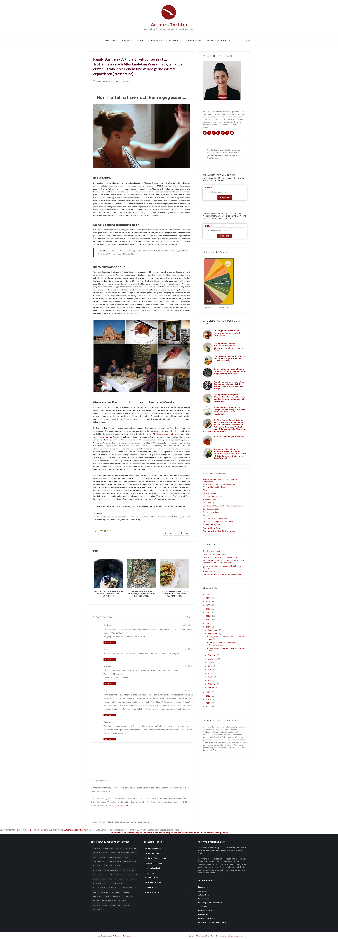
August (211, 662)
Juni (210, 670)
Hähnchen (107, 866)
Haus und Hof (115, 861)
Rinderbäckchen (129, 887)
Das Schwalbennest (211, 551)
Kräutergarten (209, 571)
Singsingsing (208, 503)
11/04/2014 (188, 625)
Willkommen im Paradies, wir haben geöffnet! (222, 574)
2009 (208, 707)
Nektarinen (175, 41)
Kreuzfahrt (109, 874)
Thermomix (116, 896)
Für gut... (207, 490)
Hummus (96, 866)
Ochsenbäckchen (115, 883)
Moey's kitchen (152, 853)
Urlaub (96, 901)
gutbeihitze (97, 909)
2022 (208, 598)
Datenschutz (218, 750)
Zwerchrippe (123, 905)
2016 (208, 620)
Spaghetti (105, 892)
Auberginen (108, 848)
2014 (208, 627)
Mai (210, 673)
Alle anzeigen (189, 896)
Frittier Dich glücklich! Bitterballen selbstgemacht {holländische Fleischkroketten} (230, 358)
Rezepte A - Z (204, 914)
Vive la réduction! (153, 892)
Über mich (127, 41)
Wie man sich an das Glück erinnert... (219, 531)
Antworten (109, 642)
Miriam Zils (200, 936)
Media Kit (202, 907)
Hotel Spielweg (130, 861)
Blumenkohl (131, 848)
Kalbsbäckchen (128, 870)
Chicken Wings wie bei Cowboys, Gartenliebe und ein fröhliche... (141, 594)
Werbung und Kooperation (210, 903)
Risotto (95, 892)
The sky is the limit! (211, 512)
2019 (208, 609)
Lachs (128, 874)
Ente (95, 857)
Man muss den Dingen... (213, 496)
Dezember (213, 630)
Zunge (112, 905)
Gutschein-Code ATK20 (74, 830)
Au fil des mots (152, 877)
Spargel (115, 892)
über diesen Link (32, 830)
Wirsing (122, 901)
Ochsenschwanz (99, 887)
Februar (211, 684)
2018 (208, 612)
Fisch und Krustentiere (118, 857)
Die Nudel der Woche (126, 853)
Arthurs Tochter (205, 910)
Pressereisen (203, 899)
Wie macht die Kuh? (211, 528)
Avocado (119, 848)
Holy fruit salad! (152, 868)
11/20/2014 (188, 722)
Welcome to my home (212, 525)
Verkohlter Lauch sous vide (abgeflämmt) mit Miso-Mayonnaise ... (108, 594)
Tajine (106, 896)
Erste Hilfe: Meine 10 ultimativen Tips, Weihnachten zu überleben (219, 486)
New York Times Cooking (125, 879)
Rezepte (141, 41)
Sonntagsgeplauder (211, 509)
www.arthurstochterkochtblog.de (232, 936)
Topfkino (128, 896)
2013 (208, 692)
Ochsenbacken (99, 883)
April (210, 677)
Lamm (136, 874)
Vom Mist (207, 515)
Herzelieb (149, 873)
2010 (208, 703)
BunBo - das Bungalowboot (104, 853)
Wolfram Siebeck (100, 905)
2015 (208, 623)
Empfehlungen (194, 41)
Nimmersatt (150, 887)
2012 (208, 696)
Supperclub (157, 41)
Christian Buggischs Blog (156, 858)
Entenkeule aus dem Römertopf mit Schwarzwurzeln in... (222, 644)
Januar (211, 688)
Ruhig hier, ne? (209, 499)
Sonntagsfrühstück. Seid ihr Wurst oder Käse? (223, 506)
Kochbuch (97, 874)
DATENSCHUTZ (124, 805)
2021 (208, 602)
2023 (208, 594)
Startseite (110, 41)
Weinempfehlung (109, 901)
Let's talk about (209, 493)
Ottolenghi (114, 887)
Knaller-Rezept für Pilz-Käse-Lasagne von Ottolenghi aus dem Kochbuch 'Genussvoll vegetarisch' (229, 410)
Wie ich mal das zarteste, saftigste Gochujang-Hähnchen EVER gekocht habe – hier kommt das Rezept (230, 385)
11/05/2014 (188, 649)
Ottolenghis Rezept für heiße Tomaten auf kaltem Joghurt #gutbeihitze (227, 333)
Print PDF (104, 530)
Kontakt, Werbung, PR (219, 41)
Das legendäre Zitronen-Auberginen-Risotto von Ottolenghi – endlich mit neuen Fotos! (228, 346)
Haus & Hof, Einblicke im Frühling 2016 (220, 557)
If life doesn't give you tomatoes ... (230, 436)
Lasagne (96, 879)
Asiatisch (96, 848)
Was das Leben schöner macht (216, 518)
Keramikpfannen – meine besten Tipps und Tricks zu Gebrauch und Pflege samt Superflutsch (230, 371)
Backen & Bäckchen (206, 918)
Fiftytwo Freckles (153, 882)
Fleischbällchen (100, 861)
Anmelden (224, 197)
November (213, 634)
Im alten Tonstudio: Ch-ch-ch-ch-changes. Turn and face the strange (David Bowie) (223, 561)
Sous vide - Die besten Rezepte (212, 922)
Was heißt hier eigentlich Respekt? (218, 521)
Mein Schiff (107, 879)
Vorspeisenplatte (153, 848)
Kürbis (120, 874)
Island (117, 866)
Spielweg (125, 892)
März (210, 680)
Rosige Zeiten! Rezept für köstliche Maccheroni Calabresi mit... (175, 594)
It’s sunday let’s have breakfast (106, 870)
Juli (209, 666)
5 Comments (125, 81)
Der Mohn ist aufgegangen (214, 554)
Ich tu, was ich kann (153, 863)
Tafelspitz (97, 896)
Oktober (211, 655)
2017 (208, 616)
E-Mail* (208, 188)
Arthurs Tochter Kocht (122, 936)
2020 (208, 605)
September (213, 659)
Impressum (203, 891)
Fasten (102, 857)
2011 (208, 699)
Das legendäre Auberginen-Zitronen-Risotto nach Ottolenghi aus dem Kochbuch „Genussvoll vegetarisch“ (229, 398)
